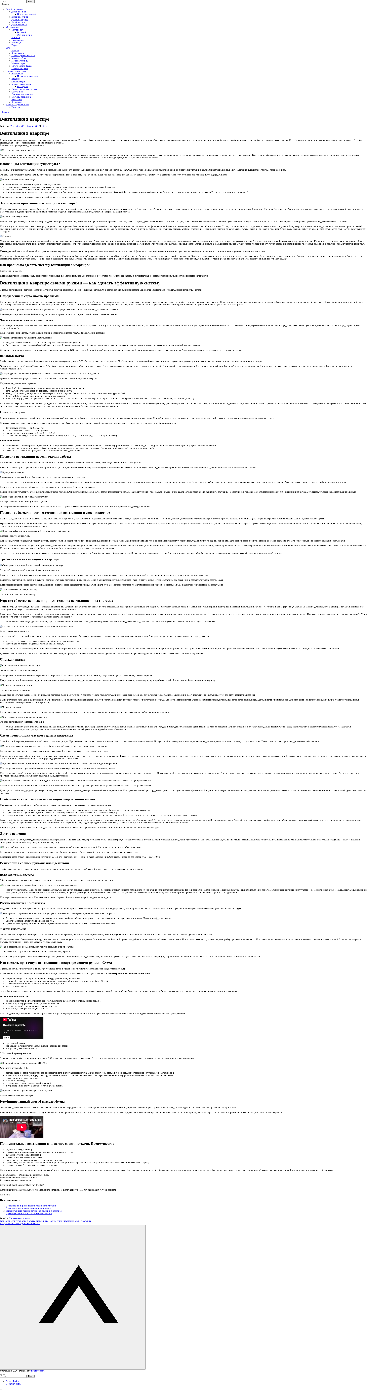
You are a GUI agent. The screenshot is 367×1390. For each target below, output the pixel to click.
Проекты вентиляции (27, 76)
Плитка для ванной (26, 14)
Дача (8, 48)
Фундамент (17, 102)
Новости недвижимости (17, 104)
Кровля (15, 50)
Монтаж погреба (19, 68)
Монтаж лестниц (19, 60)
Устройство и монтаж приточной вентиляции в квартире (34, 1211)
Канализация (17, 53)
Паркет (14, 45)
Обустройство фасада (21, 66)
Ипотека (15, 107)
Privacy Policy (12, 1381)
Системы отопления (21, 97)
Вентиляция (17, 73)
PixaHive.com (37, 1370)
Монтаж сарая (18, 63)
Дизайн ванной (19, 11)
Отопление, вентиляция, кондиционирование (28, 1208)
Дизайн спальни (19, 24)
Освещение (22, 86)
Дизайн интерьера (15, 9)
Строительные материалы (24, 89)
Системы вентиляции (22, 94)
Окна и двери (18, 81)
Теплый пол (17, 30)
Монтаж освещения (21, 84)
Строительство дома (16, 71)
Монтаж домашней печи (23, 55)
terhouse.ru (5, 4)
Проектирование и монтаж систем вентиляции (29, 1213)
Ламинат (15, 37)
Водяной (21, 32)
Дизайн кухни (18, 22)
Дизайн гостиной (20, 17)
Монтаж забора (18, 58)
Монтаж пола (12, 27)
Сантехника (17, 91)
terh (45, 126)
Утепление (16, 99)
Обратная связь (13, 1384)
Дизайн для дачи (19, 19)
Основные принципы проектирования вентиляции (31, 1205)
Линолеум (16, 42)
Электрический (24, 35)
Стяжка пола (17, 40)
